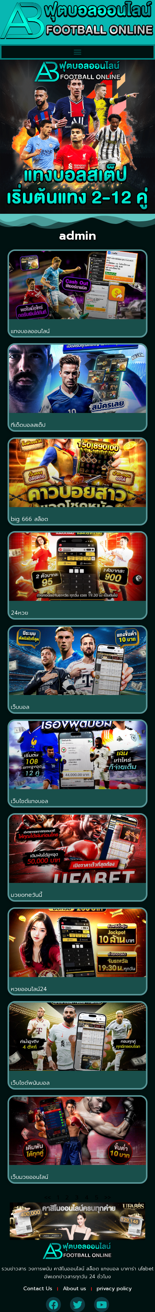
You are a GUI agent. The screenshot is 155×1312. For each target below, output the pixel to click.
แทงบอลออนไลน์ (30, 331)
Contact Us (37, 1288)
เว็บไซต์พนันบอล (30, 1083)
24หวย (19, 613)
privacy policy (114, 1288)
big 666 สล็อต (29, 519)
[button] (77, 52)
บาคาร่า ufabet (137, 1268)
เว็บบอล (20, 707)
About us (74, 1288)
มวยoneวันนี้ (26, 895)
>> (107, 1197)
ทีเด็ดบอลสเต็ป (28, 425)
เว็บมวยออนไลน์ (29, 1177)
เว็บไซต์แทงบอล (29, 801)
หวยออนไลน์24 (29, 989)
